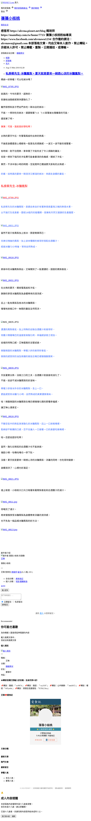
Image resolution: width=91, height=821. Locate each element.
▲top (3, 586)
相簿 (7, 58)
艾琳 (3, 559)
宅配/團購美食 (21, 582)
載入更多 (5, 590)
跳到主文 (5, 25)
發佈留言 (5, 605)
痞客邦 (14, 572)
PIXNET (27, 788)
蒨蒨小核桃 (10, 18)
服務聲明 (68, 788)
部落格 (8, 61)
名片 (7, 64)
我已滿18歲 (6, 816)
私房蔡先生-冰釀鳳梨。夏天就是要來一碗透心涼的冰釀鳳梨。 (44, 73)
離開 (13, 816)
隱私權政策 (59, 788)
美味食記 (19, 579)
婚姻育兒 (20, 53)
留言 (19, 572)
